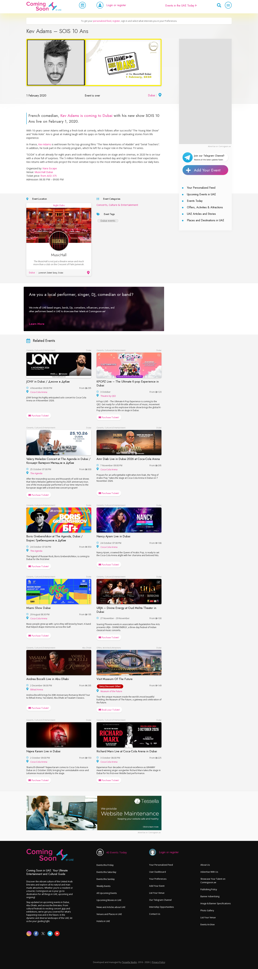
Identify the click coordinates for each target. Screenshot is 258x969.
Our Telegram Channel (160, 899)
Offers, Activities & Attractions (205, 207)
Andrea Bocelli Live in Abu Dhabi (47, 679)
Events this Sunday (106, 879)
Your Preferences (157, 878)
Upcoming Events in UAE (201, 194)
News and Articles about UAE (111, 907)
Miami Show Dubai (38, 608)
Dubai (151, 95)
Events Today (195, 201)
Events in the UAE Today (180, 6)
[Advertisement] (205, 91)
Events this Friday (105, 865)
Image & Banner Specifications (215, 903)
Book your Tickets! (110, 709)
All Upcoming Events (107, 893)
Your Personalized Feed (201, 188)
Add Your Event (207, 170)
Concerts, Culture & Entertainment (117, 205)
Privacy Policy (158, 962)
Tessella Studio (129, 962)
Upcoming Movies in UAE (109, 900)
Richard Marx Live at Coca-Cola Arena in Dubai (127, 751)
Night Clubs (59, 205)
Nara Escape (49, 168)
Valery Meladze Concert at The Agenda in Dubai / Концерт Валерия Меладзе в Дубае (58, 461)
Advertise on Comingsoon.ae (219, 146)
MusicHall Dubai (44, 172)
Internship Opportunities (161, 906)
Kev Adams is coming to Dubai (86, 115)
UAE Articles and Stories (201, 214)
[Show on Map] (159, 95)
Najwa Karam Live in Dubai (43, 751)
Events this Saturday (106, 872)
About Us (205, 864)
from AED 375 (49, 175)
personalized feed (102, 20)
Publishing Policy (208, 889)
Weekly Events (103, 886)
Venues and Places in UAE (109, 914)
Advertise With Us (209, 871)
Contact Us (154, 913)
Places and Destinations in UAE (205, 220)
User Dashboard (157, 871)
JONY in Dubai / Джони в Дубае (48, 381)
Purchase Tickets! (40, 415)
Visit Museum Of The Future (115, 679)
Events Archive (207, 924)
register (116, 20)
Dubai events (107, 220)
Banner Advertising (209, 896)
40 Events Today (116, 852)
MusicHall (59, 254)
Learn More (36, 324)
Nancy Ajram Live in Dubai (113, 536)
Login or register (116, 5)
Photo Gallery (207, 910)
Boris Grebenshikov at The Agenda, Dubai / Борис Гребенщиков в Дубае (54, 538)
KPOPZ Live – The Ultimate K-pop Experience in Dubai (128, 383)
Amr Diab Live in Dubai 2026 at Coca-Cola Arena (128, 459)
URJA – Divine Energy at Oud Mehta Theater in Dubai (126, 610)
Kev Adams (44, 144)
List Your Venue (156, 892)
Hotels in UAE (103, 921)
